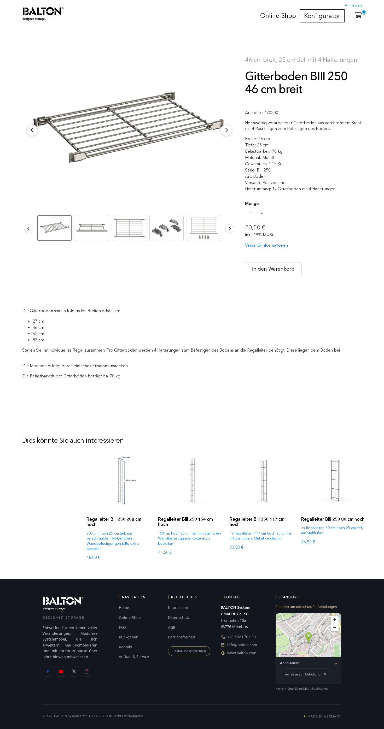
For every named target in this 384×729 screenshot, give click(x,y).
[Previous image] (28, 228)
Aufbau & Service (134, 656)
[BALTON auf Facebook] (48, 671)
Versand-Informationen (266, 245)
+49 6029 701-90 (241, 636)
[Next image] (229, 228)
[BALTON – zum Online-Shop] (63, 603)
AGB (171, 627)
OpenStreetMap (298, 688)
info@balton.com (242, 644)
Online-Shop (278, 15)
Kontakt (125, 646)
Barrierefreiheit (181, 637)
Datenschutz (179, 617)
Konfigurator (322, 16)
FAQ (122, 627)
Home (124, 607)
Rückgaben (128, 637)
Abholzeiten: (290, 663)
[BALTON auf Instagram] (87, 671)
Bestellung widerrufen (189, 651)
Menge (252, 203)
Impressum (178, 607)
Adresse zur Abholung (303, 674)
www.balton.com (241, 652)
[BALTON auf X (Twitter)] (74, 671)
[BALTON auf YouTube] (61, 671)
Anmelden (353, 5)
